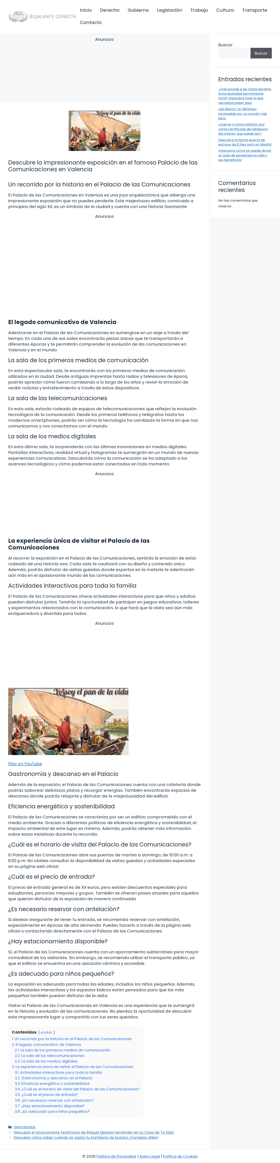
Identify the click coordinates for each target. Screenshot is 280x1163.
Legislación (169, 10)
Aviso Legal (150, 1156)
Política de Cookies (180, 1156)
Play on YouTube (25, 764)
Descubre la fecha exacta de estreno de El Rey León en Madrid (244, 142)
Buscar (225, 45)
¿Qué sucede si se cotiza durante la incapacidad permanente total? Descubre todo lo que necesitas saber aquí (244, 96)
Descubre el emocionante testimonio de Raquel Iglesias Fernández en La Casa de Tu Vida (94, 1132)
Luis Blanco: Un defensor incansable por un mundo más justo (242, 114)
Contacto (91, 22)
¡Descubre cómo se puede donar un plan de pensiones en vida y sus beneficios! (244, 155)
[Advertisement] (104, 70)
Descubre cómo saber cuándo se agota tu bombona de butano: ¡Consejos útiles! (86, 1137)
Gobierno (138, 10)
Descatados (24, 1127)
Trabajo (199, 10)
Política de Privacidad (116, 1156)
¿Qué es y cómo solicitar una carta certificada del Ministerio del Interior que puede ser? (243, 129)
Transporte (254, 10)
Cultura (225, 10)
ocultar (46, 1032)
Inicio (86, 10)
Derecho (110, 10)
